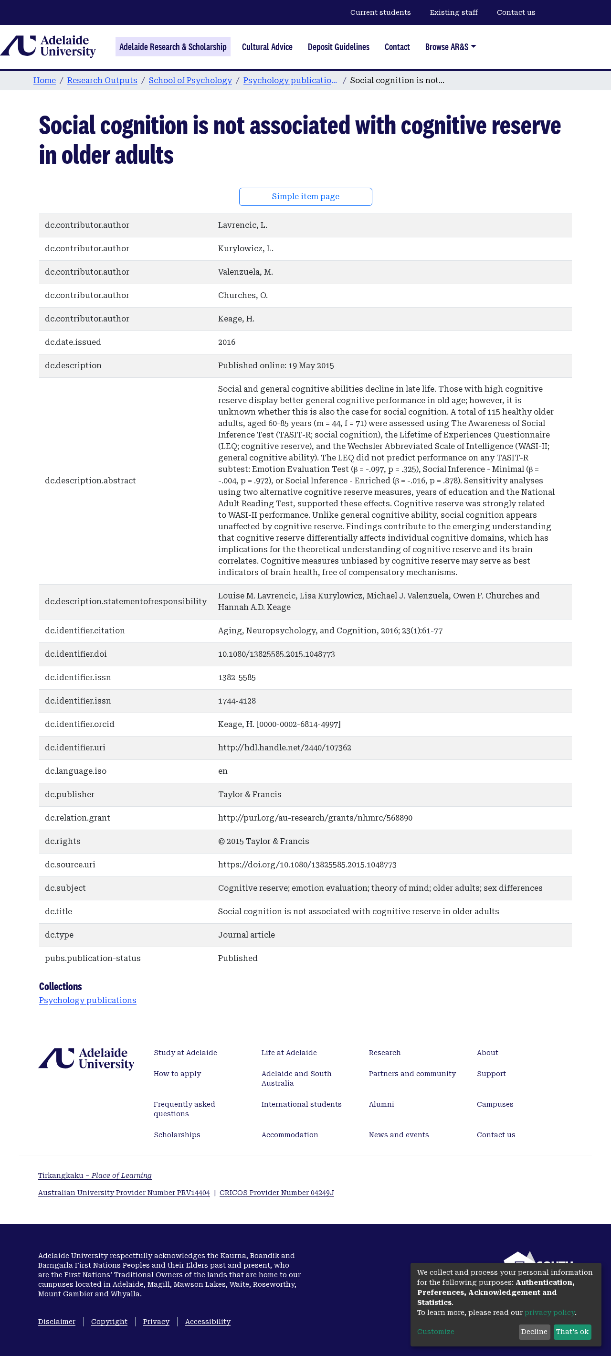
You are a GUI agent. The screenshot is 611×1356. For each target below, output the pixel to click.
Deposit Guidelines (338, 47)
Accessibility (208, 1321)
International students (302, 1104)
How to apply (177, 1074)
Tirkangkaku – (95, 1175)
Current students (380, 12)
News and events (399, 1135)
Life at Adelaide (289, 1053)
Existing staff (454, 12)
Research (385, 1053)
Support (491, 1074)
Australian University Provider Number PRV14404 (124, 1192)
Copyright (109, 1321)
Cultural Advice (267, 47)
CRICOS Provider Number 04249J (277, 1192)
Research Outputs (102, 80)
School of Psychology (190, 80)
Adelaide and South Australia (297, 1078)
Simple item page (305, 196)
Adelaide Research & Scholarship (173, 47)
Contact (397, 47)
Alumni (381, 1104)
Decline (534, 1331)
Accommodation (290, 1135)
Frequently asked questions (184, 1109)
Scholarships (177, 1135)
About (487, 1053)
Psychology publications (291, 80)
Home (44, 80)
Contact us (516, 12)
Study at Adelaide (185, 1053)
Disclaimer (56, 1321)
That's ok (572, 1331)
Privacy (156, 1321)
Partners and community (412, 1074)
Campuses (495, 1104)
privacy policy (550, 1312)
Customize (435, 1331)
